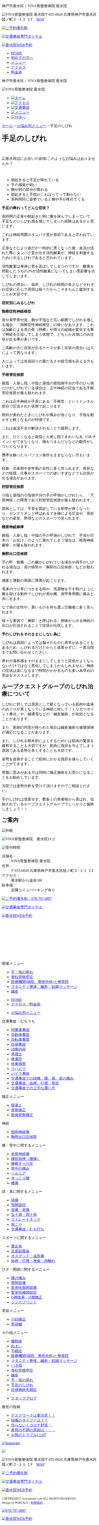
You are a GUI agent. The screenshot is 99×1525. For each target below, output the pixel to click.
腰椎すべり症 (22, 1164)
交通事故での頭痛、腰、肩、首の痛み (42, 1078)
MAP (40, 19)
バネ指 (16, 1365)
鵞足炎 (16, 1246)
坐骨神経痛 (20, 1154)
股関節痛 (18, 1283)
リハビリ (18, 1069)
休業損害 (18, 1064)
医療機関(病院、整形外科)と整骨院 (40, 982)
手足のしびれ (22, 1385)
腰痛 (14, 1183)
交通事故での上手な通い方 (33, 1088)
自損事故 (18, 1044)
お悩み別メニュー (26, 1013)
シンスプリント (24, 1302)
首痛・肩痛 (20, 1210)
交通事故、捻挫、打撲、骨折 (35, 1083)
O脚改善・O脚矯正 (26, 1297)
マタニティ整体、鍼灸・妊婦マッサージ (44, 987)
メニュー (18, 62)
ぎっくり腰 (20, 1178)
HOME (16, 53)
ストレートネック (26, 1219)
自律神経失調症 (24, 1390)
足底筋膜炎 (20, 1251)
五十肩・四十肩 (24, 1215)
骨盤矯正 (18, 1110)
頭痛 (14, 1200)
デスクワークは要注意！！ (33, 1415)
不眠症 (16, 1351)
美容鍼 (16, 1324)
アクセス (18, 67)
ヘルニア (18, 1173)
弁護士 (16, 1054)
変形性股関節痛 (24, 1288)
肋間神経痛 (20, 1132)
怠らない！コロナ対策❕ (31, 1425)
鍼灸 (14, 991)
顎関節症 (18, 1205)
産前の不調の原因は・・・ (33, 1430)
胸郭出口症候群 (24, 1137)
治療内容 (18, 1049)
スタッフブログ (24, 1398)
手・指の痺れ (22, 972)
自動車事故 (20, 1035)
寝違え (16, 1105)
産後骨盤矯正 (22, 1115)
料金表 (16, 72)
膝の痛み (18, 1278)
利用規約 (37, 1502)
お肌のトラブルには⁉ (28, 1435)
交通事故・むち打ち (27, 1229)
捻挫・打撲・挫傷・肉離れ (33, 1261)
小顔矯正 (18, 1319)
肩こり (16, 1224)
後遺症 (16, 1059)
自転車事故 (20, 1039)
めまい (16, 1346)
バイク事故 (20, 1073)
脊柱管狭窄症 (22, 977)
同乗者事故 (20, 1030)
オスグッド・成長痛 (27, 1256)
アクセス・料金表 (26, 1004)
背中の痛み (20, 1168)
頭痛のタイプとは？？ (29, 1420)
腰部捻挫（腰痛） (26, 1159)
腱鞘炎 (16, 1341)
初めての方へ (22, 58)
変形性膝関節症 (24, 1292)
